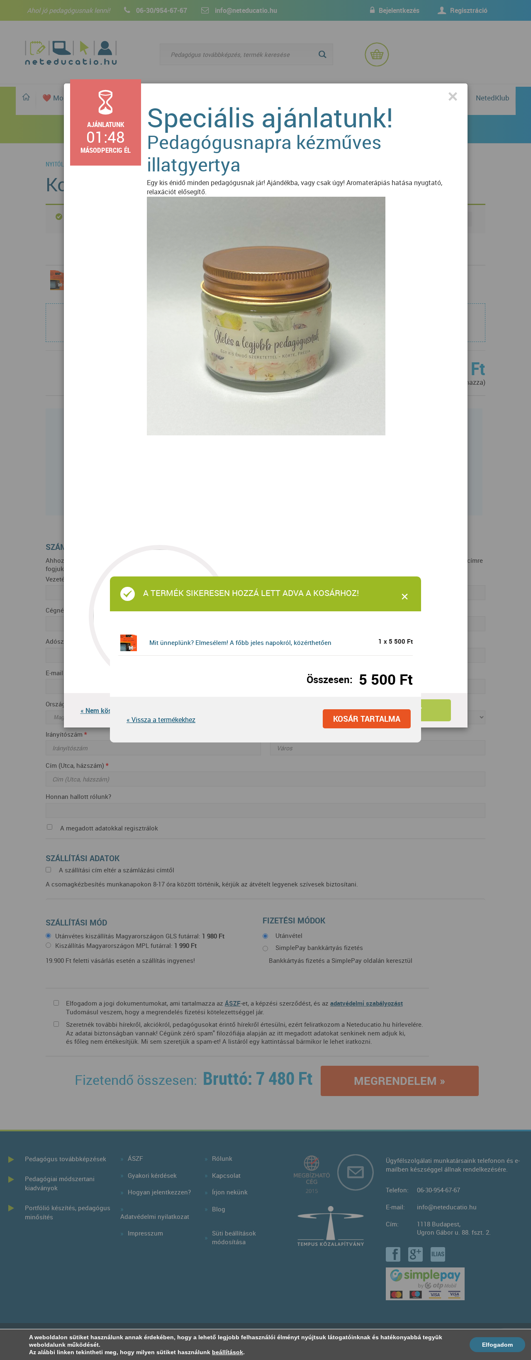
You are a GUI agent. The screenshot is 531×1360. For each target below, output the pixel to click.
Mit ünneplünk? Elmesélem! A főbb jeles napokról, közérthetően (240, 642)
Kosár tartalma (366, 718)
